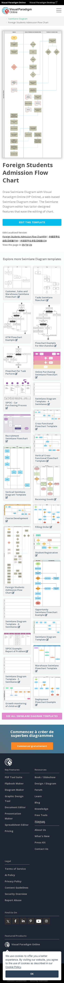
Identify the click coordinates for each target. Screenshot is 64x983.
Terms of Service (15, 868)
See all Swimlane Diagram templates (32, 716)
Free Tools (41, 815)
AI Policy (10, 875)
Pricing (9, 831)
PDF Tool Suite (13, 777)
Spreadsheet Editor (17, 824)
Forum (38, 789)
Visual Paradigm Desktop (42, 2)
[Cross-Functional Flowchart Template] (46, 431)
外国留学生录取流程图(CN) (33, 240)
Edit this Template (32, 222)
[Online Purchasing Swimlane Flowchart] (46, 379)
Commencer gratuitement (32, 746)
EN (23, 244)
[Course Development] (17, 523)
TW (27, 244)
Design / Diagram (45, 783)
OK (32, 973)
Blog (37, 802)
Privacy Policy (13, 881)
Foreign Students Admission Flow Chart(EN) (25, 236)
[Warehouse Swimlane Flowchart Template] (46, 673)
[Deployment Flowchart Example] (46, 707)
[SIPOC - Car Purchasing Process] (17, 410)
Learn (38, 796)
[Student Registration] (46, 557)
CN (30, 244)
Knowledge (41, 808)
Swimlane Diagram (17, 18)
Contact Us (41, 849)
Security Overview (16, 894)
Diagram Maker (14, 789)
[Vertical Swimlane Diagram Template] (17, 499)
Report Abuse (13, 900)
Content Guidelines (16, 887)
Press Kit (40, 842)
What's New (42, 836)
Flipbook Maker (14, 783)
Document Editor (15, 807)
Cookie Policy (13, 967)
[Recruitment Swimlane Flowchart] (17, 443)
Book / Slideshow (45, 777)
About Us (40, 829)
